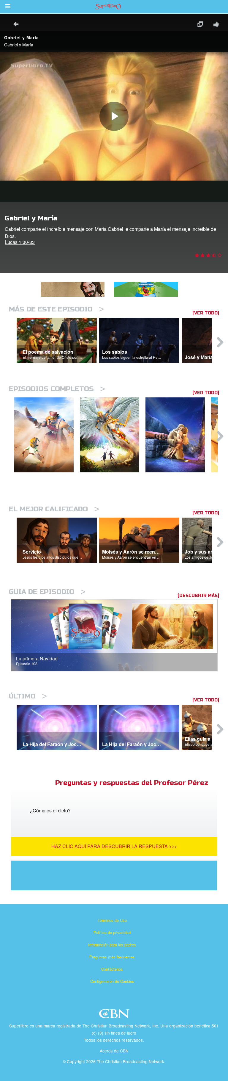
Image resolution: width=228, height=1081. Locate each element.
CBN (115, 1015)
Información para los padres (112, 944)
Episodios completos (57, 389)
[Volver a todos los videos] (14, 25)
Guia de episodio (47, 592)
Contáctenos (112, 969)
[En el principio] (112, 435)
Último (28, 696)
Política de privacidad (112, 932)
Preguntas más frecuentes (112, 957)
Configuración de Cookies (112, 981)
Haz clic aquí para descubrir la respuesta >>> (114, 846)
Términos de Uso (112, 920)
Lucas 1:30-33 (20, 242)
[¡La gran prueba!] (178, 435)
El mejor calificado (54, 509)
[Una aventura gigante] (47, 435)
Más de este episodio (56, 309)
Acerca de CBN (114, 1051)
